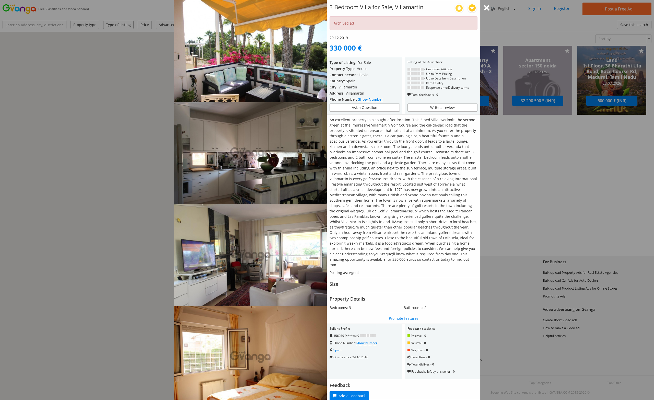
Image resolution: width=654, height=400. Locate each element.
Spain (337, 350)
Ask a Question (364, 107)
